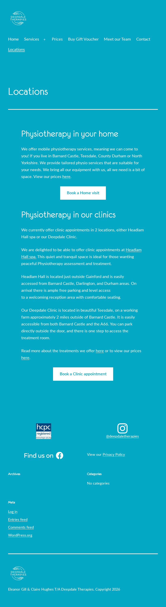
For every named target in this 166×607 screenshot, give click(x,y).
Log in (12, 512)
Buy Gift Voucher (83, 39)
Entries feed (18, 520)
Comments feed (21, 527)
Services (31, 39)
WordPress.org (20, 535)
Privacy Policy (114, 455)
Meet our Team (117, 39)
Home (13, 39)
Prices (57, 39)
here (66, 177)
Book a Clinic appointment (83, 374)
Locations (16, 50)
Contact (143, 39)
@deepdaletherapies (122, 436)
